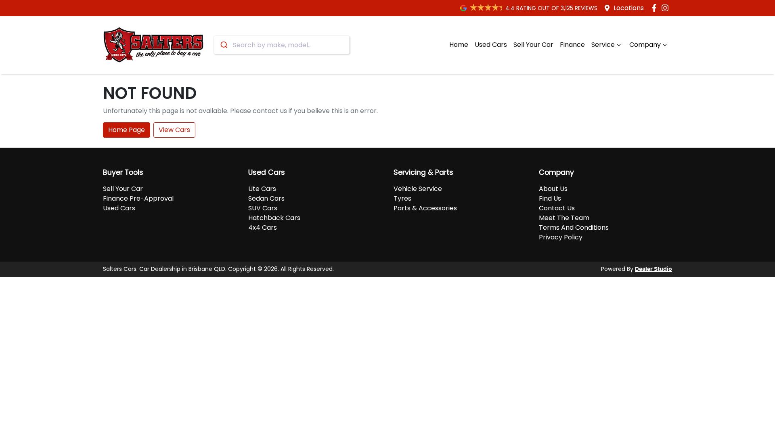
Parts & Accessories (425, 208)
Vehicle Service (418, 188)
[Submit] (223, 45)
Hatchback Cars (274, 217)
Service (603, 44)
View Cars (174, 129)
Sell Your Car (533, 44)
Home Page (126, 129)
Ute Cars (262, 188)
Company (645, 44)
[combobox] (282, 45)
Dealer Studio (653, 269)
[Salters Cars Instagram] (666, 8)
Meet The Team (564, 217)
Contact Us (557, 208)
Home (458, 44)
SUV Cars (262, 208)
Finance (572, 44)
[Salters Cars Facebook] (655, 8)
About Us (553, 188)
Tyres (402, 198)
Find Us (550, 198)
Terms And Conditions (574, 227)
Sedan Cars (266, 198)
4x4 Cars (262, 227)
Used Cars (491, 44)
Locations (629, 8)
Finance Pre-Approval (138, 198)
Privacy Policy (560, 237)
